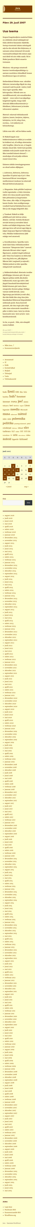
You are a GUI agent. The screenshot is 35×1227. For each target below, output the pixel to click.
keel (11, 405)
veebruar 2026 (10, 532)
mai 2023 (8, 618)
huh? (12, 396)
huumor (21, 396)
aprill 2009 (9, 1061)
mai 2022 (8, 651)
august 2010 (9, 1027)
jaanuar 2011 (9, 1014)
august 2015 (9, 870)
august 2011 (9, 994)
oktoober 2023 (10, 604)
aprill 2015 (9, 881)
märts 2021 (9, 690)
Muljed (12, 332)
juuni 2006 (9, 1155)
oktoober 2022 (10, 637)
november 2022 (11, 634)
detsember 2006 (11, 1138)
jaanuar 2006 (10, 1168)
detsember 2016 (11, 825)
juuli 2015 (8, 872)
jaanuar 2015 (9, 889)
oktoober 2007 (10, 1110)
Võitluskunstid (19, 332)
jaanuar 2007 (10, 1135)
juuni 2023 (9, 615)
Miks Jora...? (9, 345)
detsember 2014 (11, 892)
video (28, 435)
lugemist (6, 410)
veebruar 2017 (10, 820)
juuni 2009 (9, 1055)
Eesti (11, 391)
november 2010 (11, 1019)
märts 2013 (9, 942)
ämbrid (7, 439)
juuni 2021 (9, 681)
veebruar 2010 (10, 1044)
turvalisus (6, 435)
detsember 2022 (11, 632)
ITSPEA (14, 402)
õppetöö (15, 439)
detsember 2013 (11, 925)
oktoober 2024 (10, 571)
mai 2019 (8, 751)
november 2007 (11, 1108)
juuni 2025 (9, 549)
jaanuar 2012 (9, 980)
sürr (26, 427)
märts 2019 (9, 756)
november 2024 (11, 568)
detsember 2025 (11, 538)
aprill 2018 (9, 781)
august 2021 (9, 676)
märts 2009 (9, 1063)
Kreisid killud (10, 368)
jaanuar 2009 (10, 1069)
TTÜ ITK (27, 431)
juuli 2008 (8, 1085)
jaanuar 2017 (9, 823)
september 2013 (11, 933)
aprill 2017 (9, 814)
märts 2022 (9, 657)
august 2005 (9, 1182)
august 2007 (9, 1116)
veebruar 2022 (10, 659)
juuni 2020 (9, 715)
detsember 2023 (11, 598)
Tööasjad (8, 373)
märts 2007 (9, 1130)
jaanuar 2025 (10, 562)
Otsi (4, 499)
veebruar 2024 (10, 593)
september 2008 (11, 1080)
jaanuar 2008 (10, 1102)
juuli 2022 (8, 646)
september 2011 (11, 991)
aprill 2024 (9, 587)
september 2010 (11, 1025)
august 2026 (9, 515)
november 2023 (11, 601)
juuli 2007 (8, 1119)
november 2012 (11, 953)
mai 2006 (8, 1157)
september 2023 (11, 607)
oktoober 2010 (10, 1022)
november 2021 (11, 668)
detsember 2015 (11, 859)
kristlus (16, 406)
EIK (17, 392)
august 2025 (9, 543)
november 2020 (11, 701)
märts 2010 (9, 1041)
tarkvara (7, 431)
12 (17, 470)
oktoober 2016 (10, 831)
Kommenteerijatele (12, 348)
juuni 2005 (9, 1188)
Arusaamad (6, 332)
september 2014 (11, 900)
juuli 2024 (8, 579)
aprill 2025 (9, 554)
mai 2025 (8, 551)
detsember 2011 (11, 983)
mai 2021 (8, 684)
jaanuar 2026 (10, 535)
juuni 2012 (9, 966)
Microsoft (24, 410)
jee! (20, 401)
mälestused (14, 414)
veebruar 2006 (10, 1166)
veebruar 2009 (10, 1066)
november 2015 (11, 861)
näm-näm (7, 419)
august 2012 (9, 961)
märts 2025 (9, 557)
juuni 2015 (9, 875)
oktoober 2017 (10, 798)
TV (11, 435)
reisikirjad (7, 428)
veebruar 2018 (10, 787)
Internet (6, 402)
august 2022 (9, 643)
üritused (23, 439)
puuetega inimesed (16, 334)
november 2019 (11, 734)
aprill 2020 (9, 720)
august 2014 (9, 903)
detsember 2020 (11, 698)
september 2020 (11, 706)
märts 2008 (9, 1097)
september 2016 (11, 834)
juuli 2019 (8, 745)
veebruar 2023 (10, 626)
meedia (15, 409)
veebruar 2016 (10, 853)
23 (5, 478)
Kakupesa (6, 406)
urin (15, 435)
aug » (26, 487)
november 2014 (11, 895)
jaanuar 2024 (10, 596)
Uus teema (10, 31)
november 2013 (10, 928)
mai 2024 (8, 585)
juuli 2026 (8, 518)
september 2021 (11, 673)
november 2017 (10, 795)
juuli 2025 (8, 546)
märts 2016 (9, 850)
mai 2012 (8, 969)
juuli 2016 (8, 839)
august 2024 (9, 576)
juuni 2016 (9, 842)
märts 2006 (9, 1163)
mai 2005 (8, 1191)
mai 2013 (8, 936)
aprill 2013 (9, 939)
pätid (28, 424)
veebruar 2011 (10, 1011)
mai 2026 (8, 524)
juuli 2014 (8, 906)
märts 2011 (9, 1008)
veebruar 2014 (10, 919)
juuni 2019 (9, 748)
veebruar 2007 (10, 1133)
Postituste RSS (10, 1210)
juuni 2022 (9, 648)
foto (25, 392)
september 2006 (11, 1146)
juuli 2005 (8, 1185)
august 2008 (9, 1083)
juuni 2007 (9, 1121)
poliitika (8, 423)
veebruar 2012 (10, 978)
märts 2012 (9, 975)
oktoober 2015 (10, 864)
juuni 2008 (9, 1088)
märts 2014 (9, 917)
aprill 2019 (9, 753)
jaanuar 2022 (10, 662)
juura (26, 402)
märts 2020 (9, 723)
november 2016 (11, 828)
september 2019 (11, 740)
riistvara (14, 428)
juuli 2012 (8, 964)
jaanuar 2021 (9, 695)
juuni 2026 (9, 521)
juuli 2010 (8, 1030)
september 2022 (11, 640)
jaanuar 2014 (9, 922)
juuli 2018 (8, 773)
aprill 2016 (9, 848)
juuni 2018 (9, 776)
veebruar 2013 (10, 944)
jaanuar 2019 (10, 762)
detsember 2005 (11, 1171)
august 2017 (9, 803)
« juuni (8, 487)
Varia (7, 376)
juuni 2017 (9, 809)
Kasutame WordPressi (14, 1223)
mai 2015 (8, 878)
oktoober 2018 (10, 770)
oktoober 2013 (10, 931)
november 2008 (11, 1074)
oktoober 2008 (10, 1077)
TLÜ (13, 431)
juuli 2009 (8, 1052)
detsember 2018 (11, 764)
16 (5, 474)
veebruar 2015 (10, 886)
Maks (8, 334)
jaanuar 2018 (9, 789)
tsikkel (17, 431)
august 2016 (9, 836)
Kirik (6, 365)
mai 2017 (8, 812)
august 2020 (9, 709)
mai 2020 (8, 717)
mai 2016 (8, 845)
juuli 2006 (8, 1152)
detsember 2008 (11, 1072)
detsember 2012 (11, 950)
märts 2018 (9, 784)
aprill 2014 (9, 914)
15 (30, 470)
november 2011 (10, 986)
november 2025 (11, 540)
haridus (5, 397)
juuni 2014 (9, 908)
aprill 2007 (9, 1127)
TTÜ (21, 431)
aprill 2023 (9, 621)
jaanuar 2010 (9, 1047)
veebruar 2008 (10, 1099)
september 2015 (11, 867)
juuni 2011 (8, 1000)
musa (6, 414)
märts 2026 (9, 529)
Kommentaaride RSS (13, 1212)
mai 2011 (8, 1002)
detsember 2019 (11, 731)
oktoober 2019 (10, 737)
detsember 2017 (11, 792)
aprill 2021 (9, 687)
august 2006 (9, 1149)
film (21, 392)
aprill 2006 (9, 1160)
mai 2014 (8, 911)
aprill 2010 (9, 1038)
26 (18, 478)
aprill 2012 (9, 972)
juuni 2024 (9, 582)
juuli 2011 (8, 997)
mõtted (22, 414)
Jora (4, 1223)
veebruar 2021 (10, 693)
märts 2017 (9, 817)
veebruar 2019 (10, 759)
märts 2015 (9, 883)
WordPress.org (10, 1215)
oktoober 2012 (10, 955)
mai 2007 (8, 1124)
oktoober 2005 (10, 1177)
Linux (27, 405)
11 (13, 470)
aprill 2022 (9, 654)
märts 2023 (9, 623)
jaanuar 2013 (9, 947)
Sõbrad (20, 428)
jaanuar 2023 (10, 629)
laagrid (22, 405)
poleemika (18, 418)
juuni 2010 (9, 1033)
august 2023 (9, 610)
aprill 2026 (9, 527)
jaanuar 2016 (10, 856)
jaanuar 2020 (10, 729)
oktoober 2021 (10, 670)
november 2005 (11, 1174)
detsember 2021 (11, 665)
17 (9, 474)
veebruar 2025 (10, 560)
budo (4, 334)
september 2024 (11, 574)
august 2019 (9, 742)
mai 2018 (8, 778)
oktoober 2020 (10, 704)
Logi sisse (8, 1207)
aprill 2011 (8, 1005)
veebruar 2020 (10, 726)
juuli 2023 (8, 612)
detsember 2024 (11, 565)
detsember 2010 (11, 1016)
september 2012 (11, 958)
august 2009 (9, 1050)
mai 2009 (8, 1058)
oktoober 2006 (10, 1144)
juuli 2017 (8, 806)
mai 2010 (8, 1036)
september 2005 (11, 1180)
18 (13, 474)
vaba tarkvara (21, 435)
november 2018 (11, 767)
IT (5, 362)
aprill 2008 (9, 1094)
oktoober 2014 (10, 897)
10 (9, 470)
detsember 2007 (11, 1105)
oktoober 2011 (10, 989)
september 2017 (11, 800)
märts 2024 (9, 590)
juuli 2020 (8, 712)
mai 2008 (8, 1091)
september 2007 (11, 1113)
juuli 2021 (8, 679)
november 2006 (11, 1141)
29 (30, 478)
